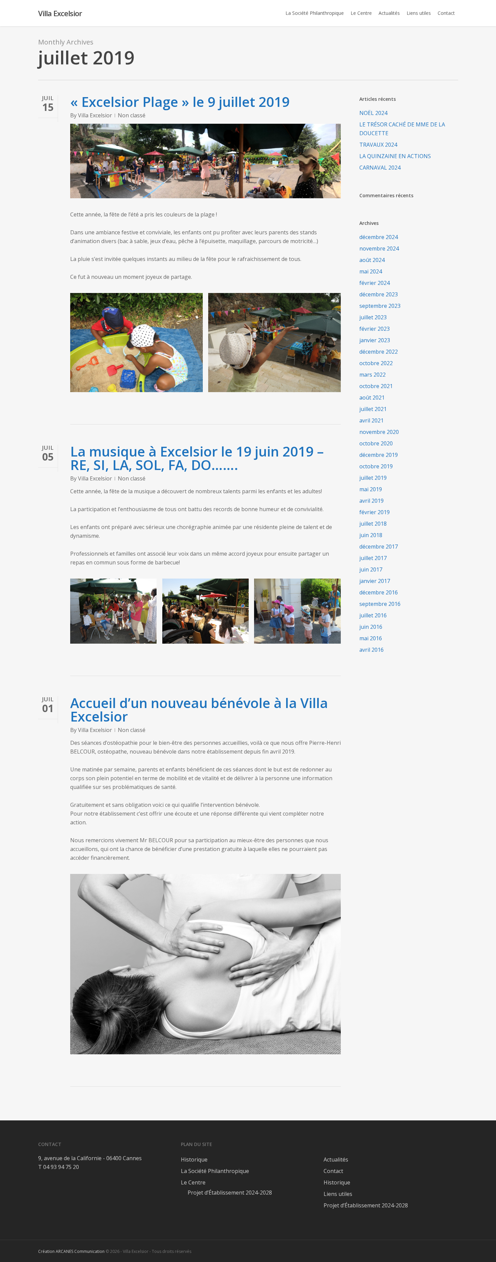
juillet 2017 (373, 558)
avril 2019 (371, 500)
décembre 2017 (378, 546)
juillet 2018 (373, 523)
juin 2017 (370, 569)
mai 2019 (370, 489)
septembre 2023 (380, 306)
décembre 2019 (378, 455)
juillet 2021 (373, 409)
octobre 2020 (376, 443)
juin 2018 (370, 535)
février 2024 (374, 283)
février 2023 (374, 328)
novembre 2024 (379, 248)
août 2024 (372, 260)
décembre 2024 (378, 237)
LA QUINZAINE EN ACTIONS (395, 156)
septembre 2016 (380, 604)
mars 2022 (372, 374)
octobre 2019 (376, 466)
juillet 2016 (373, 615)
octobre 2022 (376, 363)
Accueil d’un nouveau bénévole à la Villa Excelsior (199, 710)
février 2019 (374, 512)
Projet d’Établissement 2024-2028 (230, 1192)
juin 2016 (370, 626)
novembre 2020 (379, 432)
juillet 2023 (373, 317)
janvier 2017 (374, 581)
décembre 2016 (378, 592)
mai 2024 (370, 271)
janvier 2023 (374, 340)
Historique (194, 1159)
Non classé (131, 115)
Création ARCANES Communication (71, 1251)
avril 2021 (371, 420)
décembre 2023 (378, 294)
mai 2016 (370, 638)
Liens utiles (338, 1194)
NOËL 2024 (373, 113)
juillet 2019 (373, 477)
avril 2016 (371, 649)
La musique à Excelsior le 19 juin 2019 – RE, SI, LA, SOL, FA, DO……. (197, 458)
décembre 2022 (378, 351)
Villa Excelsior (60, 13)
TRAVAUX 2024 (378, 144)
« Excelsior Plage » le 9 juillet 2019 (180, 101)
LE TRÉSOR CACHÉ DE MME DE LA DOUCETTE (402, 129)
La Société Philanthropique (215, 1171)
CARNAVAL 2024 (380, 167)
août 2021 (372, 397)
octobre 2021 (376, 386)
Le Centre (193, 1182)
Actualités (336, 1159)
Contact (333, 1171)
